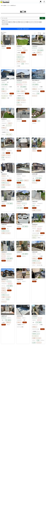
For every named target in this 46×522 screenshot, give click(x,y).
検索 (42, 18)
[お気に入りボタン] (13, 36)
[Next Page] (44, 33)
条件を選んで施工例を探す (23, 28)
